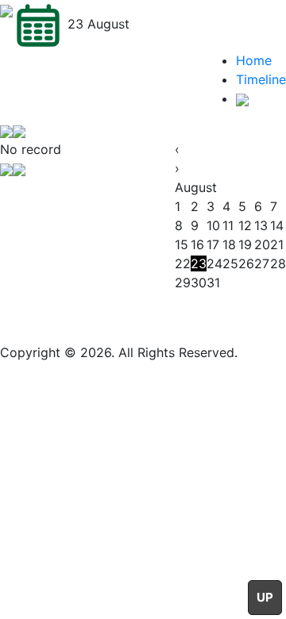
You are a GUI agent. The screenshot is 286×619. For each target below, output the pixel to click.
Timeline (261, 79)
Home (254, 60)
